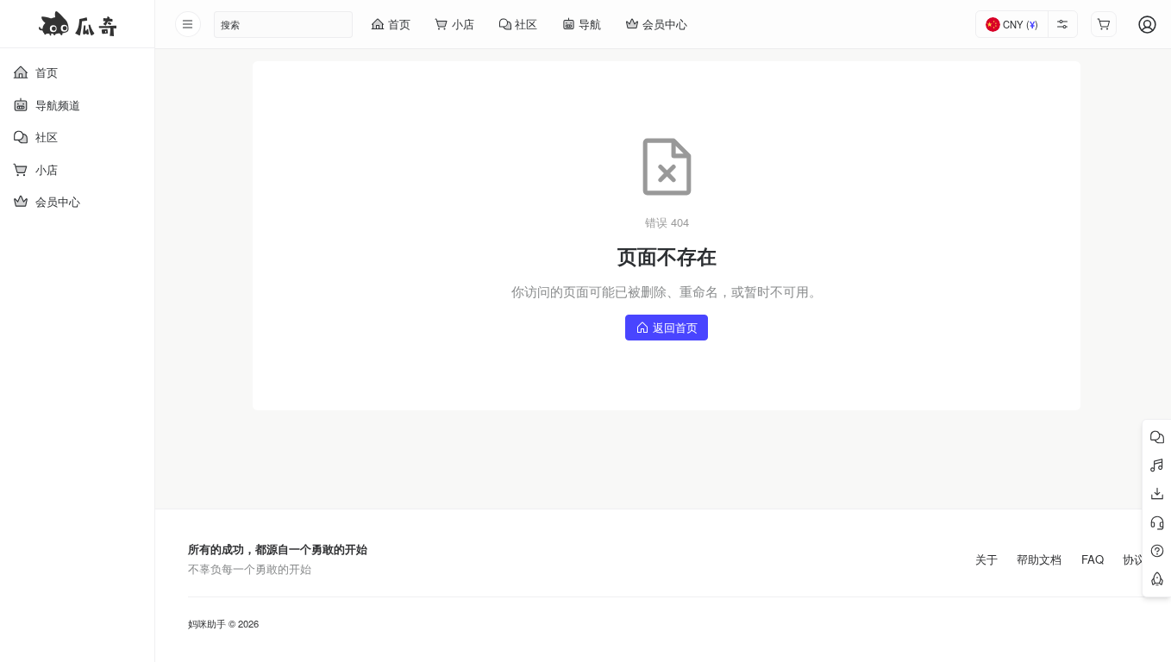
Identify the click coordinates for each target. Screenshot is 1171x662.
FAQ (1092, 559)
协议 (1134, 559)
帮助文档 (1039, 559)
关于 (986, 559)
